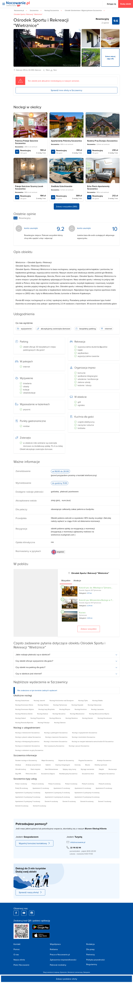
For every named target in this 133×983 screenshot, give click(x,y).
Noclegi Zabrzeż (60, 722)
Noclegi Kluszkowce (105, 718)
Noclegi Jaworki (39, 700)
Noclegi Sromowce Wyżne (24, 709)
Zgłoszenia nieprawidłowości (63, 959)
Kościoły (78, 765)
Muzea (87, 765)
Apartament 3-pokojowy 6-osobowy (87, 797)
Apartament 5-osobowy (104, 788)
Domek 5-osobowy (69, 801)
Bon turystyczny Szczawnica (54, 746)
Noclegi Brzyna (64, 709)
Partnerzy (90, 954)
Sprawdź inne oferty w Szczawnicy (66, 90)
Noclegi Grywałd (77, 705)
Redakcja (90, 944)
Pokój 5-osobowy (88, 784)
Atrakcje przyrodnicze (33, 765)
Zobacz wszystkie (89, 628)
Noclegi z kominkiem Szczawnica (83, 737)
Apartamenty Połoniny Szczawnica (66, 140)
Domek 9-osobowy (39, 806)
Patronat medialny (58, 964)
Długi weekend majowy (51, 972)
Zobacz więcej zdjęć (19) (110, 57)
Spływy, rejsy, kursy (69, 769)
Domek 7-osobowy (104, 801)
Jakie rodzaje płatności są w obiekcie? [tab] (33, 654)
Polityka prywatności (95, 959)
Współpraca (55, 944)
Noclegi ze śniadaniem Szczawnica (27, 746)
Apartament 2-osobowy (41, 788)
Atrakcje (18, 765)
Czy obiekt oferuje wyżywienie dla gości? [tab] (34, 660)
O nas (16, 954)
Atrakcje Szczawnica (104, 760)
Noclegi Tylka (83, 700)
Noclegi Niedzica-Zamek (23, 714)
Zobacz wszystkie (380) (66, 206)
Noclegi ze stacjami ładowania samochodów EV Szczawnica (92, 741)
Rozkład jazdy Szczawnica (68, 774)
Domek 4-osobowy (51, 801)
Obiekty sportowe (101, 765)
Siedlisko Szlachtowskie (61, 186)
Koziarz (82, 612)
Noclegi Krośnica (81, 709)
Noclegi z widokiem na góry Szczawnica (29, 750)
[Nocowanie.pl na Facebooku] (16, 913)
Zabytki (101, 769)
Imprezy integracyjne (62, 765)
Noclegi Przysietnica (38, 718)
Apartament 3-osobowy (62, 788)
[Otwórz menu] (3, 3)
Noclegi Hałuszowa (94, 705)
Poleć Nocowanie (21, 964)
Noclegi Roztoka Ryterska (24, 722)
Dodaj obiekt (125, 4)
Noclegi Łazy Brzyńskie (46, 709)
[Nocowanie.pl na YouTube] (23, 913)
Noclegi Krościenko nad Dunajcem (62, 700)
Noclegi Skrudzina (59, 714)
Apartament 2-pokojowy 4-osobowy (87, 792)
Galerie (48, 765)
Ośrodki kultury (20, 769)
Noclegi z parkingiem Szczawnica (55, 733)
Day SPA (18, 774)
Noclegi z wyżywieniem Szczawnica (84, 733)
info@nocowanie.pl (77, 842)
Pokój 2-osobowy (38, 784)
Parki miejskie (35, 769)
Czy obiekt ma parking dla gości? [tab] (30, 667)
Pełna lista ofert (31, 774)
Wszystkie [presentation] (65, 580)
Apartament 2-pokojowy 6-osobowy (57, 797)
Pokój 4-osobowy (71, 784)
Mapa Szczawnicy (48, 760)
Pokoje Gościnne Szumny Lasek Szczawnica (29, 187)
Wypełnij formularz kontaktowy (33, 843)
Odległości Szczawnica (107, 774)
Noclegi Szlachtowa (22, 700)
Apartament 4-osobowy (83, 788)
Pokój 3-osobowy (54, 784)
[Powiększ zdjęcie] (91, 38)
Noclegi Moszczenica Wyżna (99, 714)
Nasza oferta (19, 959)
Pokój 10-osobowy (21, 788)
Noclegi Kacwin (87, 718)
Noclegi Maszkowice (77, 714)
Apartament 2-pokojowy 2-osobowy (27, 792)
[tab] (66, 580)
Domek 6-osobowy (87, 801)
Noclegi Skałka (97, 700)
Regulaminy (91, 964)
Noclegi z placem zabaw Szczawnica (28, 737)
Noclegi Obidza (43, 705)
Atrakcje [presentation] (77, 580)
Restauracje (113, 769)
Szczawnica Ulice (88, 774)
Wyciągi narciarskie (87, 769)
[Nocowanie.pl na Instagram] (31, 913)
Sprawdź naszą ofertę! (29, 892)
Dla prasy (90, 949)
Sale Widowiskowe (51, 769)
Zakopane (86, 972)
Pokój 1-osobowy (21, 784)
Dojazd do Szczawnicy (66, 760)
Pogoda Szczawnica (85, 760)
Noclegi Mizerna (55, 718)
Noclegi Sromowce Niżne (24, 705)
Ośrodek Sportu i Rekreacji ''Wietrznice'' (41, 22)
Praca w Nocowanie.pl (60, 954)
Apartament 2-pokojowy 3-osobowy (57, 792)
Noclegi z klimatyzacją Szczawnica (27, 741)
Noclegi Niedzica (72, 718)
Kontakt (17, 944)
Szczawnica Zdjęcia (48, 774)
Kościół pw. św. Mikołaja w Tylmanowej (96, 587)
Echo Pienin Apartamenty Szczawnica (98, 187)
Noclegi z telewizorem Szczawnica (27, 733)
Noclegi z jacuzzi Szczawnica (79, 746)
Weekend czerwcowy (75, 972)
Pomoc (17, 949)
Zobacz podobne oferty (66, 978)
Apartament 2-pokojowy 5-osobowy (27, 797)
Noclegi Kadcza (42, 714)
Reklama (54, 949)
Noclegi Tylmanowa (60, 705)
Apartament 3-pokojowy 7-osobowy (27, 801)
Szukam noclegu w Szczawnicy (26, 760)
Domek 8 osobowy (21, 806)
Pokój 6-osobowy (105, 784)
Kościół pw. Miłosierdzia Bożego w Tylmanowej (100, 600)
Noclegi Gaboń (20, 718)
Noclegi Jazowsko (97, 709)
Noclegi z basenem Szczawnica (56, 737)
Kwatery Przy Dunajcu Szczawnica (102, 140)
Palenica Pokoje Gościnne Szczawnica (26, 142)
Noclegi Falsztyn (43, 722)
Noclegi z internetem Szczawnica (55, 741)
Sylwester (63, 972)
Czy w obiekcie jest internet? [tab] (29, 673)
